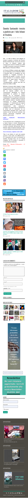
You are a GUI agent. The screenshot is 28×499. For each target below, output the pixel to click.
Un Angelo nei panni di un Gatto (11, 463)
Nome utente (6, 399)
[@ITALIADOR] (14, 195)
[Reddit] (14, 184)
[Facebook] (8, 5)
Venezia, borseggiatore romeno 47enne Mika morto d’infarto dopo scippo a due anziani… (13, 233)
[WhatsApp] (14, 155)
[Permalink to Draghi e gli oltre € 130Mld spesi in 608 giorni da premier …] (14, 249)
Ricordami (6, 409)
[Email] (14, 173)
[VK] (14, 177)
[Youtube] (15, 5)
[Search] (24, 2)
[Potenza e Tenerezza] (6, 307)
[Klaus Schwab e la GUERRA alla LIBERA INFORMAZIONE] (6, 312)
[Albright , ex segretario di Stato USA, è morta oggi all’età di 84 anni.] (6, 318)
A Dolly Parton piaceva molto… (11, 214)
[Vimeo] (17, 5)
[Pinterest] (12, 5)
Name (5, 277)
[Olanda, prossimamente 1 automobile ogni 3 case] (16, 312)
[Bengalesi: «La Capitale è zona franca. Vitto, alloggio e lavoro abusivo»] (11, 307)
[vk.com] (21, 5)
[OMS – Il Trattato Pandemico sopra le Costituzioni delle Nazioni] (16, 318)
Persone (6, 37)
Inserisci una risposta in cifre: (10, 286)
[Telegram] (14, 152)
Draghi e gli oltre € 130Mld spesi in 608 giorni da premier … (13, 252)
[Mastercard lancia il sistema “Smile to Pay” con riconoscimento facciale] (22, 307)
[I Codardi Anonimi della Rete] (22, 318)
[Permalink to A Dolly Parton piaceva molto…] (14, 212)
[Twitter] (10, 5)
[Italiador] (14, 13)
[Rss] (6, 5)
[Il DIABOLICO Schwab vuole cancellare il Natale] (11, 318)
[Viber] (14, 180)
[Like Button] (3, 40)
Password (5, 404)
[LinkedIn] (14, 5)
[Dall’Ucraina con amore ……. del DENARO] (16, 307)
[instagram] (19, 5)
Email (5, 282)
